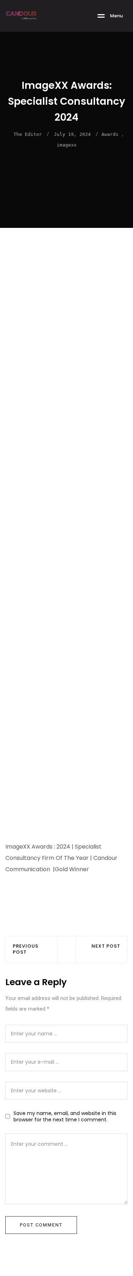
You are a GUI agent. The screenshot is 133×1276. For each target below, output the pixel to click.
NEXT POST (106, 946)
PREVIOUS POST (25, 949)
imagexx (67, 145)
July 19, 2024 (72, 134)
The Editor (27, 134)
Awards (109, 134)
